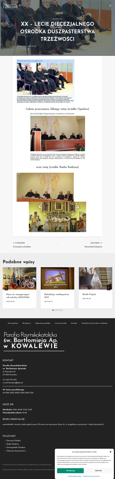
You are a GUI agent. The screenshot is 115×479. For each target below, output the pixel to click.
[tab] (53, 310)
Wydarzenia (57, 19)
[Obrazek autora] (14, 46)
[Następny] (109, 287)
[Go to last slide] (6, 287)
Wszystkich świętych (93, 245)
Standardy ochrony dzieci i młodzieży (94, 323)
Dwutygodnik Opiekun (16, 447)
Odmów (98, 470)
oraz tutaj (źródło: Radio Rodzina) (57, 167)
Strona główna (13, 323)
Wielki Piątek (89, 294)
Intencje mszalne (61, 323)
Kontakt (74, 323)
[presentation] (19, 278)
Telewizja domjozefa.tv (16, 451)
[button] (110, 452)
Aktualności (26, 323)
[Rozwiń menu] (110, 5)
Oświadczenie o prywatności (91, 476)
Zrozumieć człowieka (22, 245)
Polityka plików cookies (75, 476)
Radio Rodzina (13, 444)
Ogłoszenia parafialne (42, 323)
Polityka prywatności (10, 470)
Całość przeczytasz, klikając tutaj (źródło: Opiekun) (57, 109)
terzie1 (23, 46)
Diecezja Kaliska (14, 441)
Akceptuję (70, 470)
